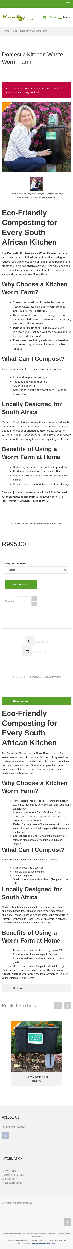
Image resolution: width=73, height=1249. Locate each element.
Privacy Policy (9, 1171)
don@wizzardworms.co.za (43, 1244)
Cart (52, 17)
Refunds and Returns (13, 1175)
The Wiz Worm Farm (36, 1076)
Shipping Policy (10, 1179)
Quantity (10, 601)
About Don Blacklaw (12, 1183)
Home (6, 31)
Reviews (18, 988)
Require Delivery (16, 563)
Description (20, 700)
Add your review (52, 677)
